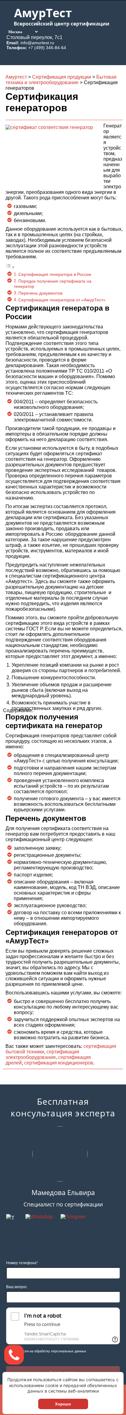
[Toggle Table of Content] (10, 267)
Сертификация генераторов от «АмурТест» (62, 299)
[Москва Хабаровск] (22, 31)
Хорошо (63, 1404)
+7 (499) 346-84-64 (47, 47)
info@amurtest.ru (37, 42)
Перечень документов (40, 293)
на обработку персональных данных (58, 1351)
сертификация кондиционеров (58, 1062)
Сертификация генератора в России (54, 274)
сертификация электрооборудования (42, 1054)
